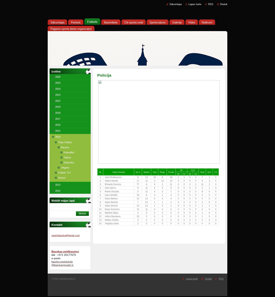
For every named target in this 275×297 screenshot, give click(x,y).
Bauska (65, 147)
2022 (57, 100)
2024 (57, 89)
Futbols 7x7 (64, 172)
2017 (57, 118)
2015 (57, 130)
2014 (57, 136)
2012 (57, 190)
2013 (57, 184)
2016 (57, 124)
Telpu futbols (65, 142)
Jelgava (65, 167)
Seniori (61, 177)
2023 (57, 95)
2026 (57, 77)
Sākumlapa (175, 4)
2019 (57, 106)
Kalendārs (69, 152)
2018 (57, 112)
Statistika (69, 162)
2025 (57, 83)
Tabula (67, 157)
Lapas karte (195, 4)
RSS (210, 4)
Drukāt (223, 4)
